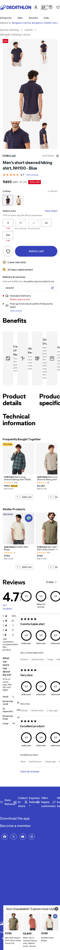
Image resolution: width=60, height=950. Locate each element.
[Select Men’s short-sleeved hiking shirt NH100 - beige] (19, 200)
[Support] (50, 7)
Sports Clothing (9, 29)
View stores (16, 311)
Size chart (51, 210)
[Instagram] (31, 836)
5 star (50, 582)
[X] (13, 836)
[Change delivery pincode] (52, 288)
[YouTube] (23, 836)
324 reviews (32, 175)
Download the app (15, 818)
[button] (7, 18)
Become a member (16, 826)
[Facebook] (5, 836)
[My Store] (43, 7)
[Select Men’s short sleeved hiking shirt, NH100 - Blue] (8, 200)
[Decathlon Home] (15, 7)
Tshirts (28, 29)
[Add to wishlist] (8, 251)
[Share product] (57, 156)
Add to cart (27, 497)
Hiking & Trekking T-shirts (15, 34)
